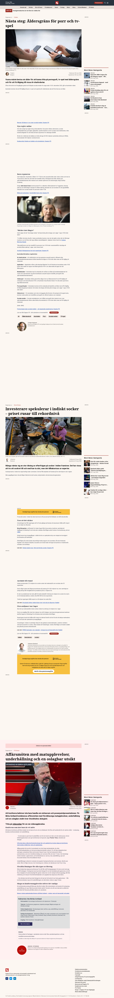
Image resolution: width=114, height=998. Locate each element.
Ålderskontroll (26, 316)
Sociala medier (53, 316)
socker (37, 637)
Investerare (28, 637)
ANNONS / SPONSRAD (33, 946)
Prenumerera (98, 2)
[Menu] (107, 3)
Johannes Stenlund (33, 643)
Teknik (56, 7)
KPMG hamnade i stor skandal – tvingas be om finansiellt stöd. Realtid (42, 630)
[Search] (105, 3)
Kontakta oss (78, 973)
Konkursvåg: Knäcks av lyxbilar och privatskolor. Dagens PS (34, 141)
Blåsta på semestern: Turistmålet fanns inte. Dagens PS (33, 193)
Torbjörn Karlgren (32, 322)
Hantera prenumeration (81, 969)
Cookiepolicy (78, 978)
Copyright (77, 975)
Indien (20, 637)
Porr (44, 316)
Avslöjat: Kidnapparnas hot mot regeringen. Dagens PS (32, 250)
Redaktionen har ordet (81, 986)
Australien (37, 316)
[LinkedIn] (14, 978)
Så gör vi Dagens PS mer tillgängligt (85, 990)
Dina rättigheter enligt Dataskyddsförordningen (87, 980)
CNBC (18, 532)
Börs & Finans (38, 7)
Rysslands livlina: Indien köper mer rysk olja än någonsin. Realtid (40, 602)
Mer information (25, 924)
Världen (31, 7)
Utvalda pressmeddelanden (82, 971)
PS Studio (91, 7)
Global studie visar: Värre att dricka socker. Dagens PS (38, 548)
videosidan (17, 824)
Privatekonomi (48, 7)
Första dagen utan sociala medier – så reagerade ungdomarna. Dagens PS (38, 309)
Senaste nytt (23, 7)
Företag (62, 7)
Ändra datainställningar (81, 991)
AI (18, 316)
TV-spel (63, 316)
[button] (43, 209)
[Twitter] (10, 978)
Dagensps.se (9, 17)
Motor (68, 7)
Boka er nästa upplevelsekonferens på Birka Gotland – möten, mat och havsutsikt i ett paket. (43, 893)
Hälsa (73, 7)
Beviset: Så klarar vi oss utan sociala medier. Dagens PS (33, 122)
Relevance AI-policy (80, 982)
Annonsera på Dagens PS (82, 984)
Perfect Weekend (82, 7)
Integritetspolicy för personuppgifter (85, 977)
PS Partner (16, 750)
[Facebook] (7, 978)
